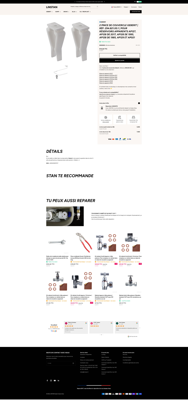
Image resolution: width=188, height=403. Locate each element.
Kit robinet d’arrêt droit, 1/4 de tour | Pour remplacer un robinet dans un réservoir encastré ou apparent (130, 258)
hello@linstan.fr (84, 372)
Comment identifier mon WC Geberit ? (109, 363)
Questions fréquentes (86, 354)
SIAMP (57, 11)
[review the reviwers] (86, 323)
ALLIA (73, 11)
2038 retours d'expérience (110, 45)
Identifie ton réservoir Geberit (107, 94)
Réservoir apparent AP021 (106, 83)
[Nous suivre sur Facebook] (47, 381)
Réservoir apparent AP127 (106, 73)
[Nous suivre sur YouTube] (55, 381)
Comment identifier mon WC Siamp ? (109, 368)
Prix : (135, 1)
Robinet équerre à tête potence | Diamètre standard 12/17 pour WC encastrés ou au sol (104, 297)
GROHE (65, 11)
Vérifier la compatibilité (119, 55)
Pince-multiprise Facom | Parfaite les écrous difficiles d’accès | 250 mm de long (81, 258)
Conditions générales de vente (131, 362)
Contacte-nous (84, 362)
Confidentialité (127, 360)
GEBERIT (48, 11)
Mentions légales (127, 357)
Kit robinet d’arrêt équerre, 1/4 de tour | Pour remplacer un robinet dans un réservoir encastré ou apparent (81, 297)
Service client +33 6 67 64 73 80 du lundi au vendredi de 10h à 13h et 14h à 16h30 (89, 367)
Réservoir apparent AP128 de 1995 (108, 77)
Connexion (134, 7)
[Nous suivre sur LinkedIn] (58, 381)
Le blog (103, 354)
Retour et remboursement (87, 360)
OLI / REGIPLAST (84, 11)
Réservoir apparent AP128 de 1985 (108, 79)
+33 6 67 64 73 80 (136, 11)
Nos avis (125, 354)
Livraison (82, 357)
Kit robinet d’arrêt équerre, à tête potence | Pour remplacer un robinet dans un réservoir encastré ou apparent (106, 258)
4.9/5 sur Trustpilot (106, 360)
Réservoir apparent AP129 (106, 81)
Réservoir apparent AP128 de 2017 (108, 75)
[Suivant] (104, 1)
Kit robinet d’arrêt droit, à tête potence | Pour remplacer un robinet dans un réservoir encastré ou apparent (57, 297)
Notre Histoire (105, 357)
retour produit (106, 122)
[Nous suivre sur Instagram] (51, 381)
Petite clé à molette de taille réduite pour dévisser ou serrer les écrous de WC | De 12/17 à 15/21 (57, 258)
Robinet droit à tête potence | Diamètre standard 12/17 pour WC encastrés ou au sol (130, 297)
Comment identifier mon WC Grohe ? (109, 373)
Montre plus (67, 332)
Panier (140, 7)
